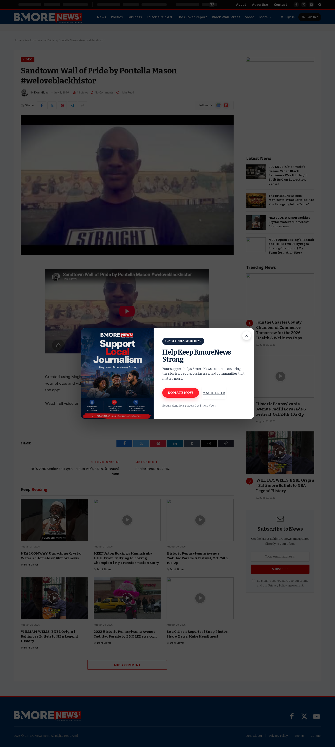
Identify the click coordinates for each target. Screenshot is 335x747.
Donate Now (180, 393)
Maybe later (214, 393)
